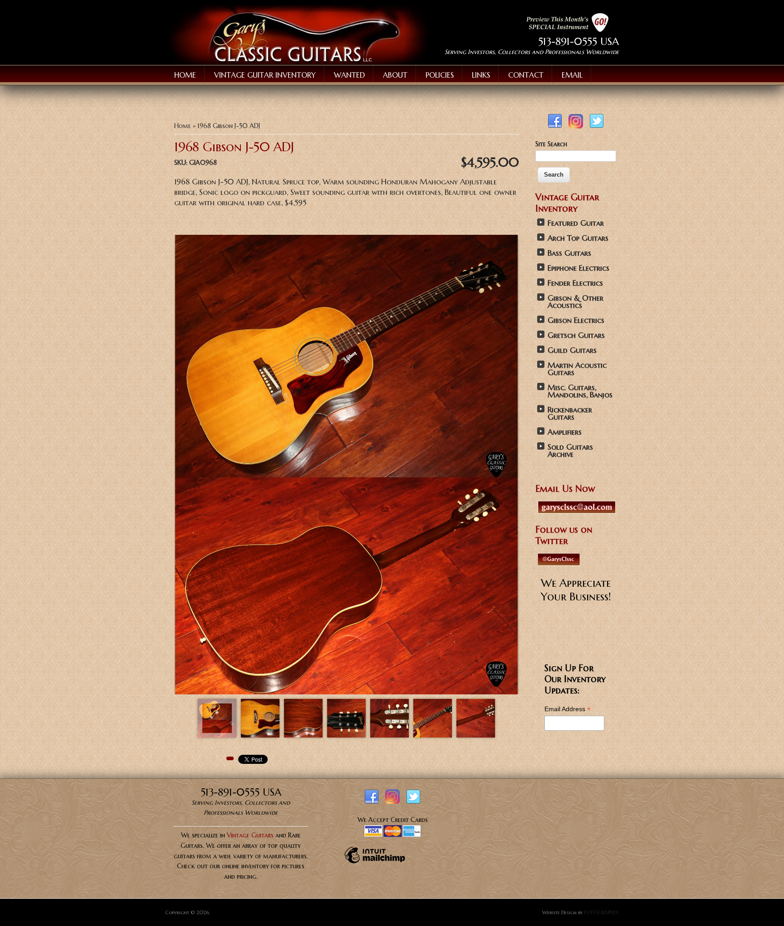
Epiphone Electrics (578, 268)
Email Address (567, 709)
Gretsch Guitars (576, 335)
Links (481, 74)
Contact (526, 74)
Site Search (551, 144)
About (395, 74)
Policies (440, 74)
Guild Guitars (572, 350)
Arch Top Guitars (578, 238)
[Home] (298, 62)
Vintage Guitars (250, 835)
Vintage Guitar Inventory (265, 74)
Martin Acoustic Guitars (577, 369)
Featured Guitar (576, 223)
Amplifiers (565, 432)
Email (572, 74)
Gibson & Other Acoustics (575, 301)
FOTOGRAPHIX (601, 912)
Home (185, 74)
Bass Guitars (569, 253)
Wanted (349, 74)
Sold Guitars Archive (570, 450)
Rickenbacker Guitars (570, 413)
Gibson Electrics (576, 320)
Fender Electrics (575, 283)
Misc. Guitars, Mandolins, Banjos (580, 391)
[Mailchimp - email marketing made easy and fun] (375, 863)
